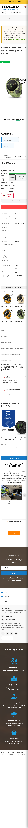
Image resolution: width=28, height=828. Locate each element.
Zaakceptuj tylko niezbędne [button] (14, 437)
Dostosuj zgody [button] (14, 442)
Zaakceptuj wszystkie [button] (14, 447)
